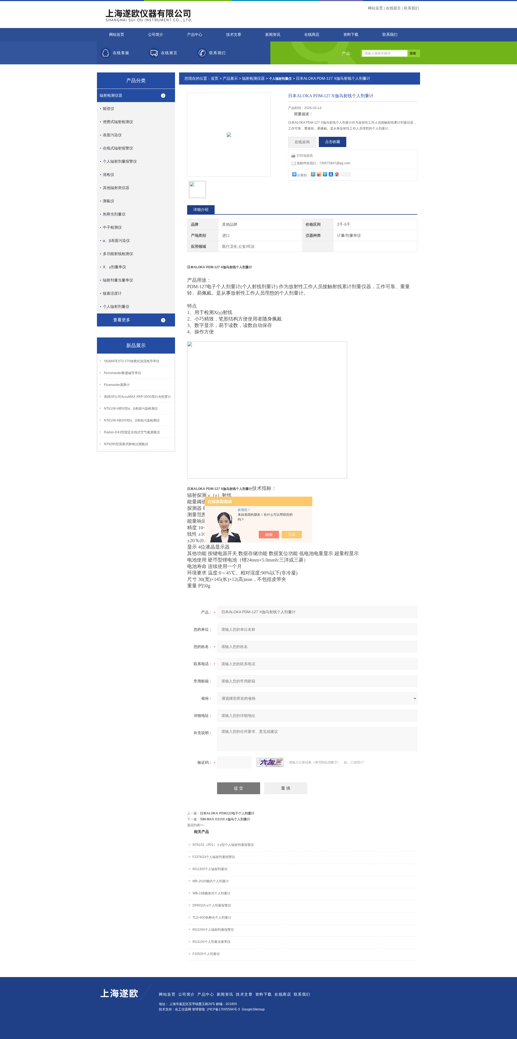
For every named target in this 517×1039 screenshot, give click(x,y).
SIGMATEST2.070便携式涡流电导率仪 (131, 361)
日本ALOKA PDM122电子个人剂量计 (227, 813)
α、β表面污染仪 (116, 240)
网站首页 (375, 8)
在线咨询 (302, 142)
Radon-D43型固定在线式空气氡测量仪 (132, 432)
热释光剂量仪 (114, 214)
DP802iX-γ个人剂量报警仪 (212, 905)
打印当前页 (305, 156)
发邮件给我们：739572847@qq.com (323, 163)
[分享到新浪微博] (319, 174)
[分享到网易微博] (337, 174)
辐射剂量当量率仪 (118, 280)
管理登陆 (198, 1009)
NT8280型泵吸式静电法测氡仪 (126, 444)
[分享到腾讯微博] (325, 174)
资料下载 (350, 35)
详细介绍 (200, 209)
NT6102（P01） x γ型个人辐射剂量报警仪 (223, 845)
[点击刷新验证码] (270, 762)
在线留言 (393, 8)
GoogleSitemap (253, 1009)
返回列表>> (195, 825)
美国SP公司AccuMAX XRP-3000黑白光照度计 (137, 397)
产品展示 (230, 78)
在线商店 (311, 35)
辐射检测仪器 (111, 95)
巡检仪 (108, 174)
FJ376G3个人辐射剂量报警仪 (214, 857)
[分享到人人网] (331, 174)
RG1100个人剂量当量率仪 (211, 942)
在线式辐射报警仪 (118, 148)
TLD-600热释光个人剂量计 (212, 917)
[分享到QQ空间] (313, 174)
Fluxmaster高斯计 (117, 385)
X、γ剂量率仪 (114, 267)
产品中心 (194, 35)
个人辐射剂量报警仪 (120, 161)
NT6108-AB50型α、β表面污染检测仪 (131, 408)
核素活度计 (112, 293)
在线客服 (121, 53)
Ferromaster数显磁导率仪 (122, 373)
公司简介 (155, 35)
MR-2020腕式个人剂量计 (211, 881)
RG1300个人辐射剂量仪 (210, 869)
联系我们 (411, 8)
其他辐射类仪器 (116, 188)
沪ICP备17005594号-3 (223, 1009)
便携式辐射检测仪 (118, 122)
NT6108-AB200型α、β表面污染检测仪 (132, 420)
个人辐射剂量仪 (116, 306)
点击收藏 (332, 142)
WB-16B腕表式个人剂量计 (211, 893)
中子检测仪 (112, 227)
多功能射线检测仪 (118, 254)
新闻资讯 (272, 35)
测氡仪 (108, 201)
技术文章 (233, 35)
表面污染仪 (112, 135)
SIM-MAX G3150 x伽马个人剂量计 (225, 819)
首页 (214, 78)
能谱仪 (108, 108)
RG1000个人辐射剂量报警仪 (213, 930)
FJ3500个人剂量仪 (206, 954)
